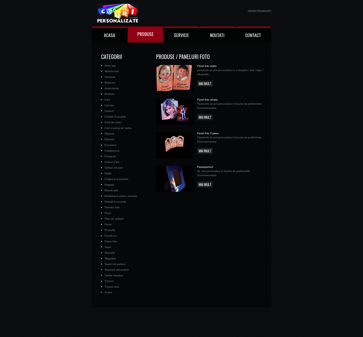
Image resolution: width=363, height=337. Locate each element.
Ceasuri (109, 110)
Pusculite (110, 230)
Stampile (110, 252)
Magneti (109, 184)
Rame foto (111, 241)
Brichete (109, 93)
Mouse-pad (111, 190)
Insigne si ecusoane (116, 179)
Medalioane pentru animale (121, 196)
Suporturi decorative (117, 269)
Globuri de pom (114, 167)
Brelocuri (110, 82)
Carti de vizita (113, 122)
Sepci (108, 247)
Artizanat (110, 76)
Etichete (109, 139)
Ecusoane (110, 144)
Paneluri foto (112, 207)
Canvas (109, 105)
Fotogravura (112, 150)
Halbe (108, 173)
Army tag (110, 65)
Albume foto (112, 71)
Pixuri (108, 213)
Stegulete (110, 258)
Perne (108, 224)
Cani (107, 99)
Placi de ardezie (114, 218)
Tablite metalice (114, 275)
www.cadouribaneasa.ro (125, 13)
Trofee (108, 292)
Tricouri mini (112, 286)
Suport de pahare (115, 264)
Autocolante (112, 88)
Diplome (109, 133)
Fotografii (110, 156)
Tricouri (109, 281)
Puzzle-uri (110, 235)
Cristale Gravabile (115, 116)
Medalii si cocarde (115, 201)
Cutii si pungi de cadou (118, 127)
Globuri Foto (112, 161)
